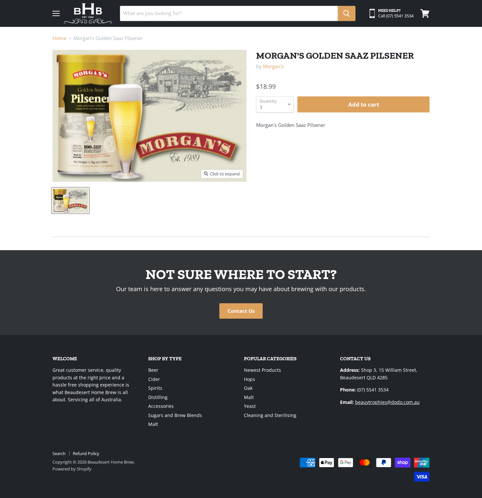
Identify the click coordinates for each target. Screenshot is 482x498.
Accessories (161, 406)
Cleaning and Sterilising (270, 415)
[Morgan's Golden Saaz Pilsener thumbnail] (70, 200)
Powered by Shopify (71, 469)
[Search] (346, 13)
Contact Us (241, 311)
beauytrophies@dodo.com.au (387, 402)
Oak (248, 388)
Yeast (250, 406)
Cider (154, 379)
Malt (153, 424)
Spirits (155, 388)
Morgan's (273, 66)
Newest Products (262, 370)
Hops (249, 379)
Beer (153, 370)
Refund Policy (86, 453)
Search (59, 453)
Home (59, 38)
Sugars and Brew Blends (175, 415)
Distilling (158, 397)
